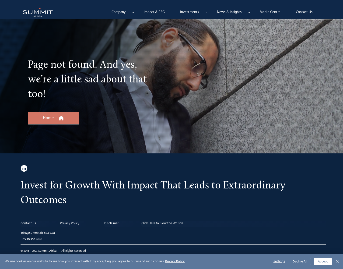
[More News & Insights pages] (249, 12)
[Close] (337, 261)
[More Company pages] (133, 12)
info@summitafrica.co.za (38, 233)
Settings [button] (279, 261)
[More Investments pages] (206, 12)
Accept (323, 261)
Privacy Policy (175, 261)
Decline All (300, 261)
